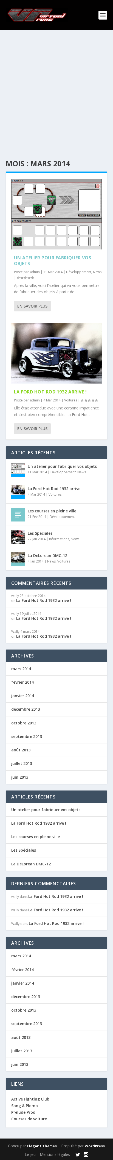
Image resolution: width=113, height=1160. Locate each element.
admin (35, 272)
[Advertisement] (56, 89)
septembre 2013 (26, 736)
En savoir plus (32, 306)
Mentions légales (55, 1154)
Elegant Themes (42, 1145)
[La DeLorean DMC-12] (18, 559)
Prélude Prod (23, 1112)
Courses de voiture (29, 1118)
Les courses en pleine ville (52, 511)
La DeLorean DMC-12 (47, 555)
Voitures (70, 400)
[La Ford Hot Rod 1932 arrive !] (56, 353)
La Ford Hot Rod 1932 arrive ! (50, 392)
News (97, 272)
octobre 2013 (23, 723)
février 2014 (22, 682)
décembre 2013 (25, 709)
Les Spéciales (40, 533)
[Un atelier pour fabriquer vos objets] (56, 214)
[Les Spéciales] (18, 537)
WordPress (95, 1145)
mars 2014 (21, 668)
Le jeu (30, 1154)
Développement (78, 272)
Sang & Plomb (24, 1105)
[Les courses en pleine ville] (18, 514)
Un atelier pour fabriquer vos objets (52, 261)
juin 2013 (19, 777)
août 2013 (20, 749)
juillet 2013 (21, 763)
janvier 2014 (22, 695)
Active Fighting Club (30, 1099)
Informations (59, 539)
